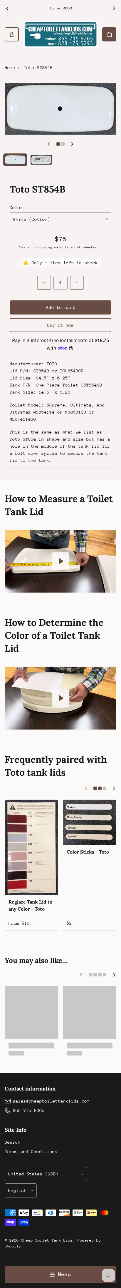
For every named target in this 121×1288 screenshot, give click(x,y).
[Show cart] (109, 34)
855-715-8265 (29, 1110)
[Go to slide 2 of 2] (41, 160)
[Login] (12, 34)
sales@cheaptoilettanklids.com (51, 1100)
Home (10, 67)
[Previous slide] (7, 8)
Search (13, 1142)
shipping (44, 247)
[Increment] (77, 283)
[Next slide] (114, 8)
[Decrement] (44, 283)
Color (16, 207)
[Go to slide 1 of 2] (15, 160)
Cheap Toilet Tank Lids (47, 1240)
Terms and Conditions (31, 1151)
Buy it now (60, 324)
